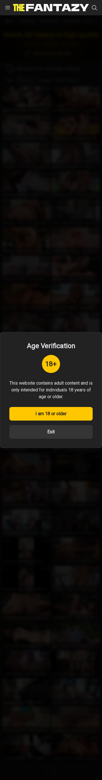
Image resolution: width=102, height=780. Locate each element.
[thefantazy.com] (51, 8)
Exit (51, 431)
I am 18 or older (51, 413)
